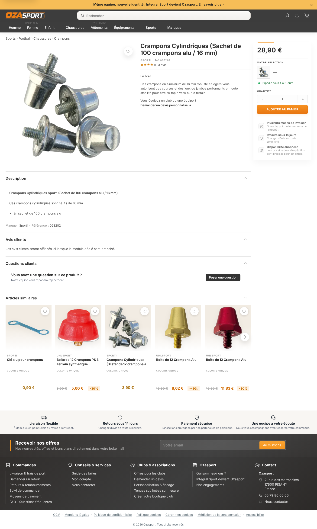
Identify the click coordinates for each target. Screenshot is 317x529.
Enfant (50, 27)
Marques (174, 27)
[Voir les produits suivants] (244, 337)
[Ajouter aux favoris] (128, 51)
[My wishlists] (297, 15)
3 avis (162, 65)
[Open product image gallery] (71, 105)
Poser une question (223, 277)
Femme (32, 27)
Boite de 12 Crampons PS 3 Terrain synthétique (78, 362)
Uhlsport (64, 355)
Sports (151, 27)
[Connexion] (287, 15)
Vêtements (99, 27)
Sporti (145, 60)
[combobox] (163, 15)
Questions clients (21, 263)
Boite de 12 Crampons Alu (176, 360)
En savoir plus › (211, 4)
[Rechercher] (82, 15)
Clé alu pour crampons (25, 360)
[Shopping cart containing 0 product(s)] (306, 15)
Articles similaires (21, 298)
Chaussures (75, 27)
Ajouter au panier (282, 109)
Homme (15, 27)
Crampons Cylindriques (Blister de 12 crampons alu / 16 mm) (128, 362)
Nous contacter (276, 501)
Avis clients (16, 239)
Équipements (124, 27)
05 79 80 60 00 (277, 495)
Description (16, 178)
